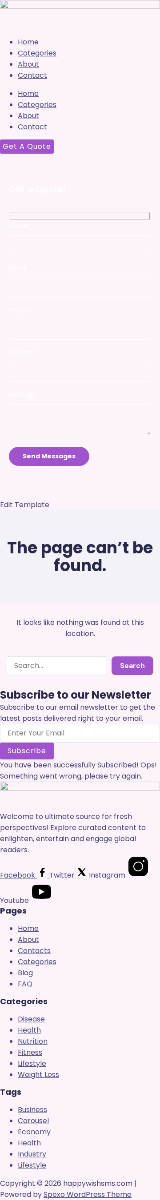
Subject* (22, 353)
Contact (32, 75)
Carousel (33, 1121)
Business (32, 1110)
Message (22, 395)
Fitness (30, 1052)
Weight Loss (38, 1074)
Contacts (34, 951)
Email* (18, 268)
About (28, 64)
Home (28, 42)
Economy (34, 1132)
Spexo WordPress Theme (88, 1194)
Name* (20, 226)
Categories (37, 53)
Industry (32, 1154)
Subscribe (27, 751)
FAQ (25, 984)
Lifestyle (32, 1063)
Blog (25, 973)
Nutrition (33, 1041)
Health (29, 1030)
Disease (31, 1019)
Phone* (20, 310)
